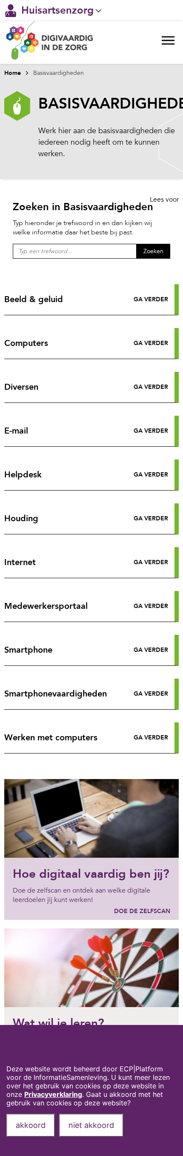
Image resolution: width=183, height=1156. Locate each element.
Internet (20, 562)
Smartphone (28, 650)
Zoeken (153, 251)
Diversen (21, 387)
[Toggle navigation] (168, 42)
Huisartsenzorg (57, 10)
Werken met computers (50, 737)
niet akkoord (91, 1125)
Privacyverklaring (53, 1094)
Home (12, 73)
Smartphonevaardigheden (55, 693)
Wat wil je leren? (58, 1023)
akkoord (31, 1125)
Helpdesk (23, 474)
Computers (26, 343)
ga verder (151, 299)
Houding (21, 518)
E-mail (16, 431)
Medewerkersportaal (46, 606)
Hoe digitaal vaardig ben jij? (91, 874)
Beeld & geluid (33, 299)
